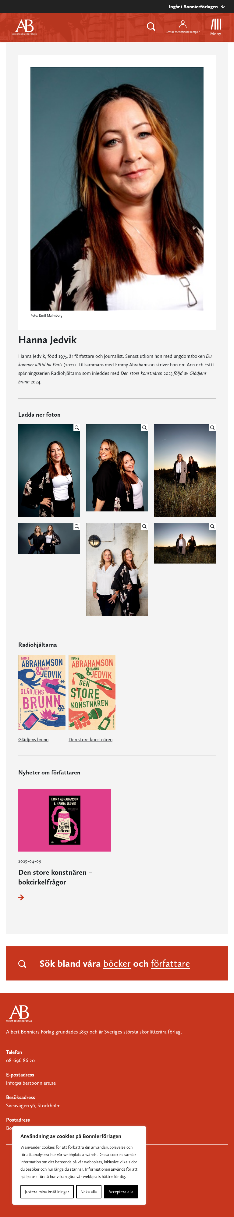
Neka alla (88, 1191)
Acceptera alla (120, 1191)
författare (170, 963)
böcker (117, 963)
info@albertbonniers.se (31, 1083)
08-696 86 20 (20, 1060)
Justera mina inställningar (47, 1191)
